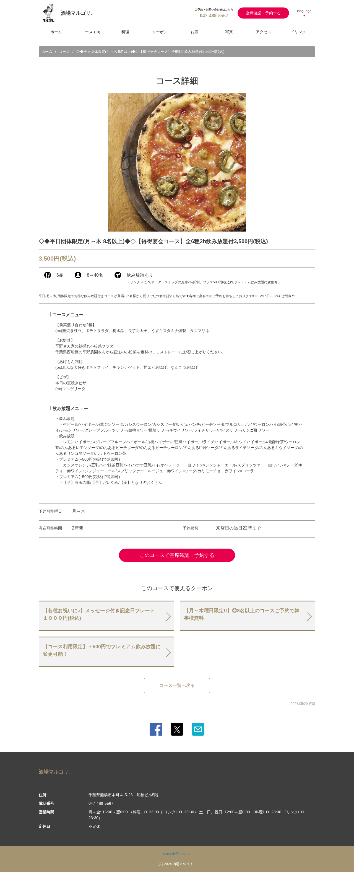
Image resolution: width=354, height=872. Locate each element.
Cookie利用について (177, 853)
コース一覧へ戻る (177, 685)
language (304, 11)
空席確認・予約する (263, 13)
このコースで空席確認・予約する (177, 555)
